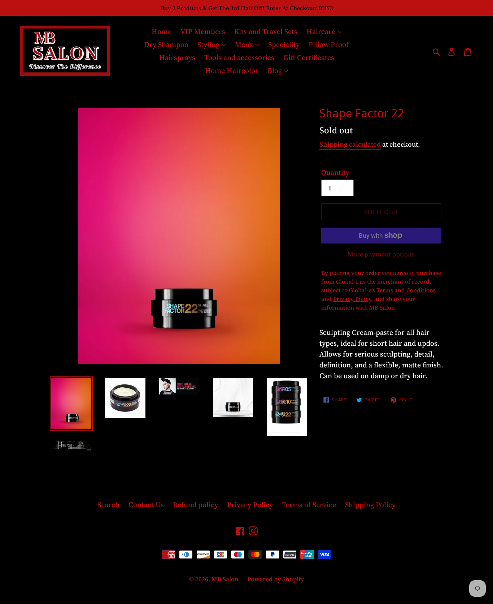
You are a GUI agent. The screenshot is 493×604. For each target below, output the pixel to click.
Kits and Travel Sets (265, 31)
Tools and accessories (239, 57)
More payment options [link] (381, 254)
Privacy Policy (250, 505)
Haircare (321, 31)
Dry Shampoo (166, 44)
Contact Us (146, 505)
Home (161, 31)
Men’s (245, 44)
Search (108, 505)
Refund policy (195, 505)
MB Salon (225, 579)
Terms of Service (309, 505)
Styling (209, 44)
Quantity (335, 172)
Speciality (284, 44)
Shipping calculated (350, 144)
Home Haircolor (231, 70)
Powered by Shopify (275, 579)
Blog (275, 70)
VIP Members (202, 31)
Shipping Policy (370, 505)
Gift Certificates (308, 57)
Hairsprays (177, 57)
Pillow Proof (329, 44)
